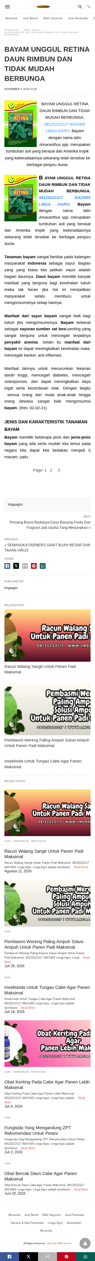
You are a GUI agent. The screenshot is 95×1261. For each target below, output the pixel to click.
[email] (47, 1256)
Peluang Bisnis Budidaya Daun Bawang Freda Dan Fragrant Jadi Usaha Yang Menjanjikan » (50, 524)
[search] (80, 6)
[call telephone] (89, 7)
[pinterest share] (34, 566)
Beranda (11, 18)
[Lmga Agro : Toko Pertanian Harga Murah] (43, 6)
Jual (7, 841)
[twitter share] (16, 566)
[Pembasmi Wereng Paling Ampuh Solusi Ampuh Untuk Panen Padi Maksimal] (47, 709)
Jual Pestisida (78, 18)
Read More (81, 867)
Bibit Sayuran (53, 18)
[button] (20, 124)
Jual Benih (30, 18)
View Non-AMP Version (59, 1243)
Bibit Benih (32, 30)
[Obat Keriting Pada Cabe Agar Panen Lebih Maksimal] (47, 1043)
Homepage (11, 30)
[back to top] (85, 1243)
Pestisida (38, 841)
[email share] (25, 566)
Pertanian (21, 841)
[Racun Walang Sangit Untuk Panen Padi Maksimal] (47, 635)
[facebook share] (7, 566)
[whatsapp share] (43, 566)
